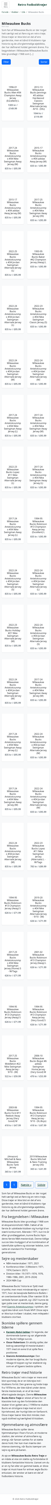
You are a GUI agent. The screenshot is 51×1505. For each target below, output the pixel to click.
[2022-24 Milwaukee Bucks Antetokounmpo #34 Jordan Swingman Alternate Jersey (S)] (13, 558)
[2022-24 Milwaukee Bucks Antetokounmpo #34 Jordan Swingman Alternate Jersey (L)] (13, 294)
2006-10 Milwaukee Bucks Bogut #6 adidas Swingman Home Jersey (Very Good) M (38, 1064)
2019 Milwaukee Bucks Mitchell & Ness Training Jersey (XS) (38, 1160)
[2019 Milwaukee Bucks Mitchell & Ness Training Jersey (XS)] (38, 1144)
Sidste (41, 1185)
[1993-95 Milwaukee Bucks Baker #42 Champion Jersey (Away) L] (38, 239)
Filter (6, 61)
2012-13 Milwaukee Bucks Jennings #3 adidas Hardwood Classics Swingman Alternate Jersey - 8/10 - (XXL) (38, 98)
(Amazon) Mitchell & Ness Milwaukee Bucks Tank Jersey (13, 1162)
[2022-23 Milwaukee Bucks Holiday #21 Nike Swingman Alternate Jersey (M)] (13, 613)
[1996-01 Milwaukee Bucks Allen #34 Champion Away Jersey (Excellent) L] (13, 75)
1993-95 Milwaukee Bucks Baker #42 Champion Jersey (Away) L (38, 257)
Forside (5, 12)
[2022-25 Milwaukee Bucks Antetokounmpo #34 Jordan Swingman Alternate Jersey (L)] (13, 239)
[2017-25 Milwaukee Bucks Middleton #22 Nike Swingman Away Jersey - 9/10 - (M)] (13, 1043)
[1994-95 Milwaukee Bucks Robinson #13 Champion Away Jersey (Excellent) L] (38, 506)
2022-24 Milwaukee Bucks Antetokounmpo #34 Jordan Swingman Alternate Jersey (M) (12, 370)
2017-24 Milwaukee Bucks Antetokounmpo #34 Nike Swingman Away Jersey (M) (13, 156)
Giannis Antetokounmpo (20, 1306)
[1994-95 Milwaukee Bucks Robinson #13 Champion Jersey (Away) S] (13, 885)
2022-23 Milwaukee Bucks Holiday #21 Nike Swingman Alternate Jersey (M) (12, 633)
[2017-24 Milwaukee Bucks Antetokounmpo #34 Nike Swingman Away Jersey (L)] (13, 403)
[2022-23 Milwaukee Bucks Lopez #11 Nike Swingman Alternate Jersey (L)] (13, 454)
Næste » (26, 1185)
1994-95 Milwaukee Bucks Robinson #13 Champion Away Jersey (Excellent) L (38, 525)
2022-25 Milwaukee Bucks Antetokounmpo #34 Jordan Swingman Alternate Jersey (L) (12, 261)
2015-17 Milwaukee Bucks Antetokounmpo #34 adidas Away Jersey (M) (38, 154)
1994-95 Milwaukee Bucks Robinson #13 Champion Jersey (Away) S (12, 903)
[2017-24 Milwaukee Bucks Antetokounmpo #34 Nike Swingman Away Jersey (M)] (13, 136)
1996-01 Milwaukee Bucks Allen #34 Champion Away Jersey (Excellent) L (12, 94)
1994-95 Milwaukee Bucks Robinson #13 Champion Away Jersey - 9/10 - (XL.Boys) (38, 1114)
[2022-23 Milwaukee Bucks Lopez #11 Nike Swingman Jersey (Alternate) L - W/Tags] (38, 831)
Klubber (15, 12)
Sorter (44, 61)
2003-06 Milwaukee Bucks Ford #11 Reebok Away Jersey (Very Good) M (13, 1114)
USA (23, 12)
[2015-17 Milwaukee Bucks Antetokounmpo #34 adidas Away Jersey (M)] (38, 136)
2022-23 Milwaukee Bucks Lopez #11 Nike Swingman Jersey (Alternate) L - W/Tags (38, 852)
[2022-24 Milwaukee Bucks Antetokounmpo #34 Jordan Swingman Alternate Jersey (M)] (13, 348)
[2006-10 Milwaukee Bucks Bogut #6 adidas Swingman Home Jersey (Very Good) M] (38, 1043)
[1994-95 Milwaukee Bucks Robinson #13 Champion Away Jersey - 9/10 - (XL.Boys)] (38, 1095)
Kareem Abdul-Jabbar (18, 1332)
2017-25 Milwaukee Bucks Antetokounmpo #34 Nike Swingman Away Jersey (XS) (38, 208)
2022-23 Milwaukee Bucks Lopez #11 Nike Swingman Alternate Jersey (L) (12, 475)
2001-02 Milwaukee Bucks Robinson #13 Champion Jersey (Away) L (38, 957)
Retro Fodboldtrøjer (32, 5)
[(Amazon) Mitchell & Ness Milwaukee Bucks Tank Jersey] (13, 1144)
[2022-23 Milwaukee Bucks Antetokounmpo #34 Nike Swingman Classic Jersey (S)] (38, 294)
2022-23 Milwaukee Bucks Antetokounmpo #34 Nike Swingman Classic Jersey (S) (38, 314)
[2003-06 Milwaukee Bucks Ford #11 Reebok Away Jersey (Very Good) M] (13, 1095)
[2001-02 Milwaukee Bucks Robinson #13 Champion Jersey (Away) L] (38, 940)
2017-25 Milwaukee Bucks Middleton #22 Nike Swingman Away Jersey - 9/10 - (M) (12, 1064)
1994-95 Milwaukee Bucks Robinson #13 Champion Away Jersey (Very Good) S (38, 1013)
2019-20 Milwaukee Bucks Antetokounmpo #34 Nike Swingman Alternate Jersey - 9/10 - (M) (38, 907)
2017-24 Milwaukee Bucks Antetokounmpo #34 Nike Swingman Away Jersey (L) (13, 423)
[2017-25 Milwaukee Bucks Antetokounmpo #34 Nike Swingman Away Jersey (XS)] (38, 187)
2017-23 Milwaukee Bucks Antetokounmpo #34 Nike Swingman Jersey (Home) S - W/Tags (12, 961)
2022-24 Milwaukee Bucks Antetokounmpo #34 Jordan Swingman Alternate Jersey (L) (12, 315)
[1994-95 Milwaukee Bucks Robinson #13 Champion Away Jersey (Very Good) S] (38, 994)
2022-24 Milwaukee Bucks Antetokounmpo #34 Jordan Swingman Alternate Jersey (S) (12, 580)
